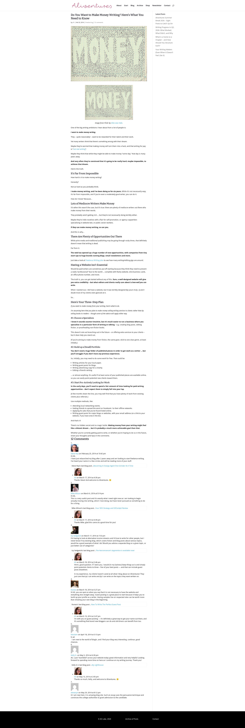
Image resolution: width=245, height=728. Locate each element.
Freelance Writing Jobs (94, 260)
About (118, 6)
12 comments (98, 22)
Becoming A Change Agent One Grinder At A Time (113, 466)
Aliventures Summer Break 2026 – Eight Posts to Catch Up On (164, 21)
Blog (132, 6)
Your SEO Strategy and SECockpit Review (111, 508)
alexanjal (74, 692)
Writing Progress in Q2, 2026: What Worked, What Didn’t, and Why (165, 30)
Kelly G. (74, 655)
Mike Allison (76, 493)
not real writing (79, 149)
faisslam (74, 634)
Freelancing (89, 22)
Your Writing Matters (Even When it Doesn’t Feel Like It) (164, 52)
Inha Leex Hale (116, 123)
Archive (140, 6)
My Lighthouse (97, 665)
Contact (167, 6)
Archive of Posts (131, 719)
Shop (148, 6)
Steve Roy (75, 453)
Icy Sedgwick (76, 536)
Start (126, 6)
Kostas (73, 590)
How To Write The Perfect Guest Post (106, 604)
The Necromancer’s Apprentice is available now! (115, 550)
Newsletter (156, 6)
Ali (73, 22)
